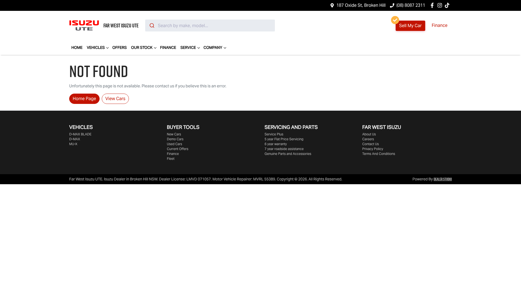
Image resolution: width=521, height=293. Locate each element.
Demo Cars (175, 139)
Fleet (170, 159)
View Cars (115, 98)
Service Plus (274, 134)
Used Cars (174, 144)
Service (188, 47)
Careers (368, 139)
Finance (439, 25)
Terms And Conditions (378, 154)
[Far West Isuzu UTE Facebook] (433, 5)
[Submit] (151, 25)
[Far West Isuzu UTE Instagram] (440, 5)
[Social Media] (448, 5)
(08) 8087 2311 (410, 5)
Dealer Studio (443, 179)
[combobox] (210, 25)
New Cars (174, 134)
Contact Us (370, 144)
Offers (119, 47)
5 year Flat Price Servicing (284, 139)
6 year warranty (276, 144)
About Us (369, 134)
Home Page (84, 98)
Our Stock (142, 47)
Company (213, 47)
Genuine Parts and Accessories (288, 154)
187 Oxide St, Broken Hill (361, 5)
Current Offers (177, 149)
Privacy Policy (372, 149)
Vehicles (96, 47)
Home (76, 47)
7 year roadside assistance (284, 149)
